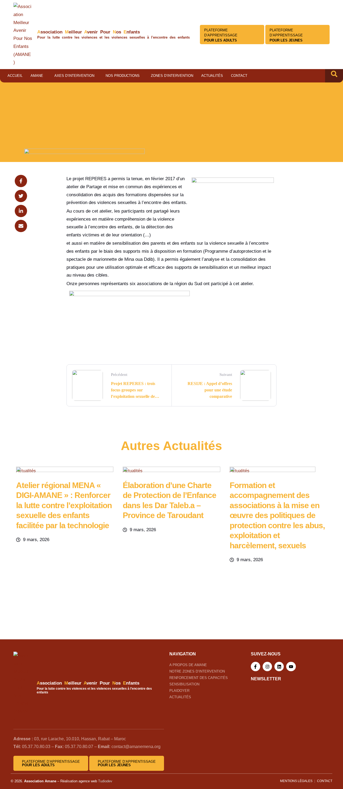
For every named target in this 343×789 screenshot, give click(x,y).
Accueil (15, 76)
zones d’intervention (172, 76)
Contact (239, 76)
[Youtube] (291, 666)
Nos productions (123, 76)
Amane (37, 76)
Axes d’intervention (74, 76)
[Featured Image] (64, 470)
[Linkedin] (279, 666)
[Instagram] (267, 666)
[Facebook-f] (255, 666)
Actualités (212, 76)
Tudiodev (105, 781)
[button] (334, 75)
